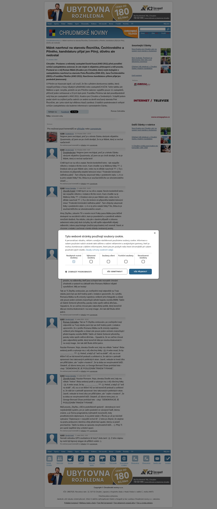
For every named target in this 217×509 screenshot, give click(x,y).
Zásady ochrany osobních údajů (99, 249)
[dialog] (108, 254)
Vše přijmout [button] (140, 271)
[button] (78, 271)
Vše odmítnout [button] (114, 271)
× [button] (155, 233)
